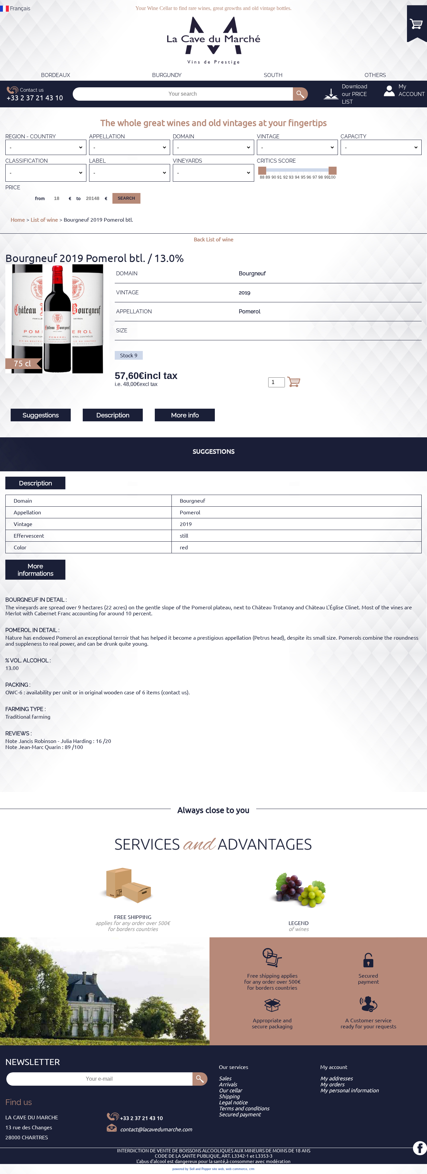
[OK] (300, 94)
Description (112, 415)
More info (185, 415)
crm (252, 1169)
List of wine (44, 220)
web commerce (236, 1169)
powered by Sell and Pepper (191, 1169)
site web (218, 1169)
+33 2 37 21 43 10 (141, 1118)
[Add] (293, 381)
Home (18, 220)
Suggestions (41, 415)
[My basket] (417, 23)
